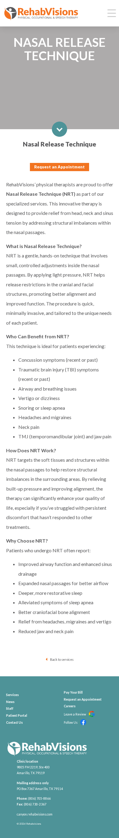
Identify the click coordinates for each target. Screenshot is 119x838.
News (10, 702)
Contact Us (14, 722)
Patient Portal (16, 715)
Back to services (62, 659)
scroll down (59, 129)
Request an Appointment (59, 166)
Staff (9, 708)
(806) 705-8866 (39, 798)
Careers (70, 706)
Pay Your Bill (73, 692)
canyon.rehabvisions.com (34, 814)
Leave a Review (75, 714)
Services (12, 695)
